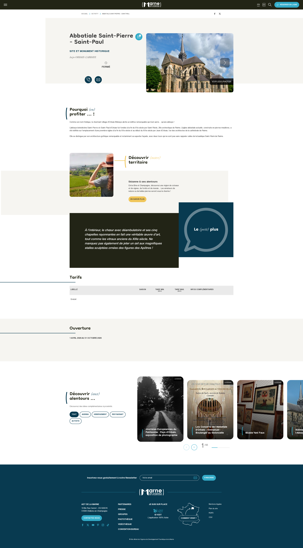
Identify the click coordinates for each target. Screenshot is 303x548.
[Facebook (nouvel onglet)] (82, 525)
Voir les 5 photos (221, 81)
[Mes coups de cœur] (264, 4)
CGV (210, 517)
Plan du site (213, 508)
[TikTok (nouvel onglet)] (108, 525)
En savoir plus (137, 199)
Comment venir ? (188, 518)
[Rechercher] (270, 4)
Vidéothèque (125, 524)
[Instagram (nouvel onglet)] (103, 525)
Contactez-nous (92, 518)
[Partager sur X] (220, 13)
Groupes (122, 514)
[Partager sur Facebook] (214, 13)
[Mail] (98, 79)
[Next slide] (225, 62)
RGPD (211, 513)
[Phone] (88, 79)
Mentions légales (215, 504)
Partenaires (124, 504)
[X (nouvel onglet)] (88, 525)
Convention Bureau (128, 529)
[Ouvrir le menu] (5, 4)
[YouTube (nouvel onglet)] (93, 525)
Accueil (84, 14)
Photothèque (125, 519)
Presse (122, 509)
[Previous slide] (154, 62)
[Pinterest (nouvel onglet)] (98, 525)
